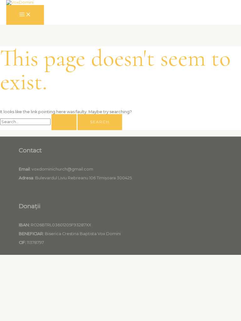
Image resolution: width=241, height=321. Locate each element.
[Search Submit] (64, 122)
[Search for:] (39, 121)
